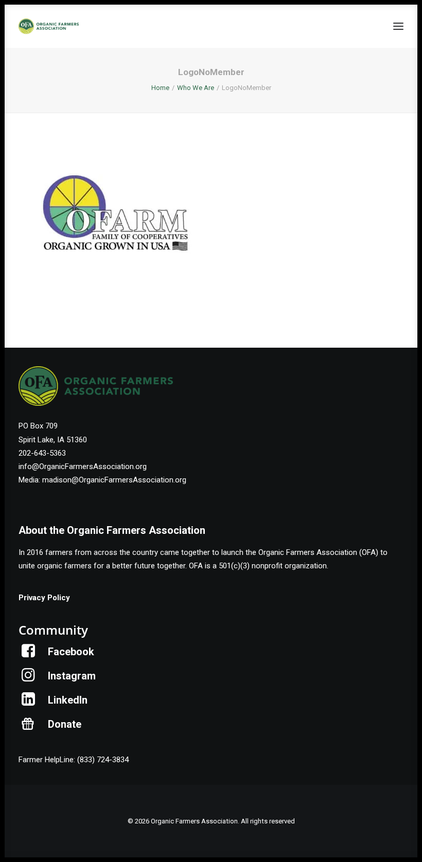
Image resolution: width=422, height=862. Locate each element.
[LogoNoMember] (114, 267)
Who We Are (195, 88)
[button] (398, 26)
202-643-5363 (42, 453)
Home (160, 88)
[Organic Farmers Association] (49, 26)
